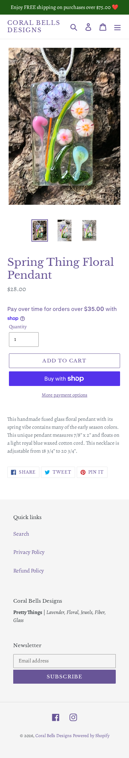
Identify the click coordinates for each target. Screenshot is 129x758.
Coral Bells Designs (34, 27)
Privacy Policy (29, 552)
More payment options (64, 395)
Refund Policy (28, 570)
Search (21, 534)
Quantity (18, 326)
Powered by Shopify (91, 735)
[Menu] (117, 27)
